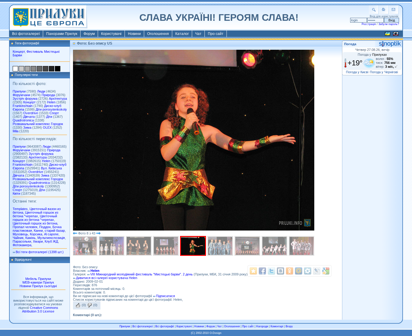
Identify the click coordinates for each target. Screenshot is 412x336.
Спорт (54, 113)
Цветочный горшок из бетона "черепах (35, 214)
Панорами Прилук (61, 34)
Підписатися (165, 296)
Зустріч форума (25, 98)
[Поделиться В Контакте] (280, 271)
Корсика (36, 234)
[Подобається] (78, 305)
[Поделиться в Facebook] (262, 271)
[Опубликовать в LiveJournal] (316, 271)
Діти (49, 116)
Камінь (30, 238)
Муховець (20, 234)
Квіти (16, 193)
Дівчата (29, 116)
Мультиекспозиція (51, 238)
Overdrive (30, 113)
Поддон (45, 227)
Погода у (372, 54)
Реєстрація (369, 24)
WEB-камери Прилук (38, 282)
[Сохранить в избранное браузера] (253, 271)
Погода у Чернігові (384, 72)
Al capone (51, 234)
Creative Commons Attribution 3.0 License (40, 309)
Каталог (182, 34)
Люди (41, 91)
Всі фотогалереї (26, 34)
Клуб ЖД (51, 241)
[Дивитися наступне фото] (98, 233)
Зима (27, 127)
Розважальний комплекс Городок (38, 124)
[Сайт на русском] (395, 34)
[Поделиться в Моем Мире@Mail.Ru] (298, 271)
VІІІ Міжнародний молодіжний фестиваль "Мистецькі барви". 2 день (141, 274)
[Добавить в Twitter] (271, 271)
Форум (89, 34)
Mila (15, 131)
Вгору (289, 326)
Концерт (19, 51)
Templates (20, 209)
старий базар (55, 230)
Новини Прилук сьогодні (38, 286)
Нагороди (262, 326)
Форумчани (21, 95)
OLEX (47, 127)
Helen (51, 102)
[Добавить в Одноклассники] (289, 271)
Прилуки (19, 91)
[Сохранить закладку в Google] (325, 271)
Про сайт (215, 34)
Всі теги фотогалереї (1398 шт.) (40, 252)
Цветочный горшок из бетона (35, 223)
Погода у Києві (357, 72)
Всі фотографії (164, 326)
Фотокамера (22, 245)
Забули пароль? (389, 24)
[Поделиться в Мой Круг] (307, 271)
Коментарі (277, 326)
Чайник (18, 238)
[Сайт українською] (387, 34)
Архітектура (58, 98)
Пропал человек (25, 227)
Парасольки (22, 241)
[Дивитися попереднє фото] (75, 233)
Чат (198, 34)
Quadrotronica (23, 120)
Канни (38, 230)
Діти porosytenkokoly (51, 109)
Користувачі (111, 34)
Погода (350, 44)
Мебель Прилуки (38, 279)
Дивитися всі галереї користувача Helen (106, 278)
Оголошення (158, 34)
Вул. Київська (51, 168)
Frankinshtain (23, 106)
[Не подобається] (89, 305)
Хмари (38, 241)
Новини (134, 34)
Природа (48, 95)
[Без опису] (85, 246)
